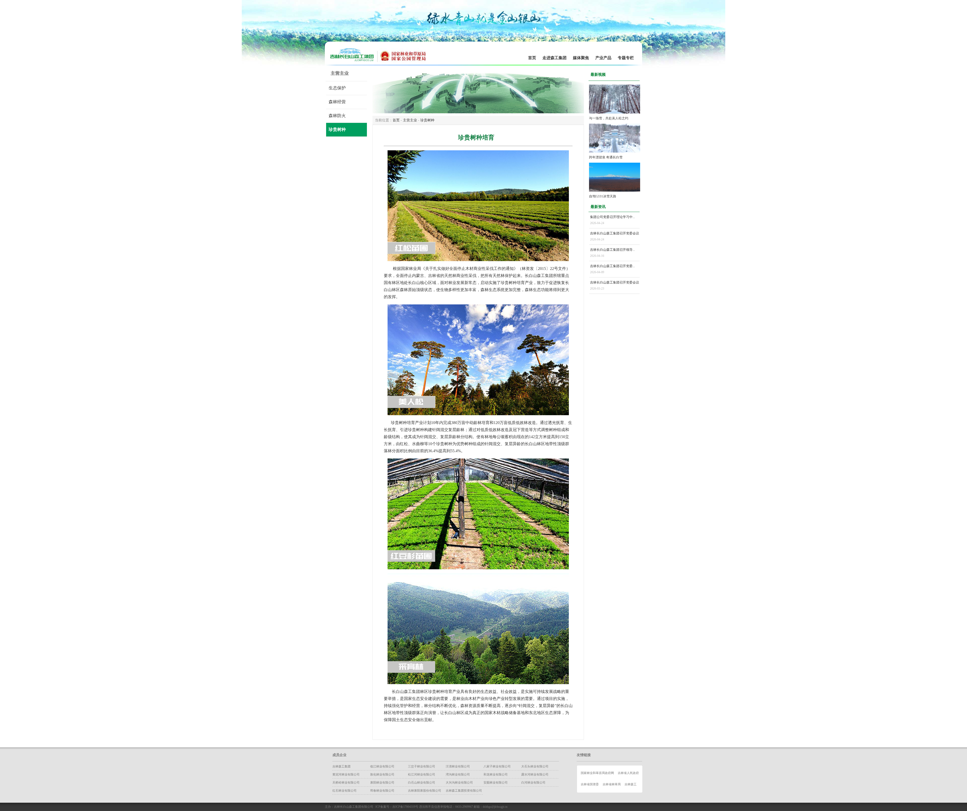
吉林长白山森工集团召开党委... (612, 266)
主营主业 (410, 120)
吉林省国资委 (590, 784)
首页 (532, 58)
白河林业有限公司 (533, 782)
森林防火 (337, 115)
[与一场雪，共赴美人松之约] (614, 112)
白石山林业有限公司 (421, 782)
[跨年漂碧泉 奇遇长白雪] (614, 151)
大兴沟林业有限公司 (459, 782)
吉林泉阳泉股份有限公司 (424, 790)
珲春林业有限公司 (382, 790)
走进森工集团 (554, 58)
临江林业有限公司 (382, 766)
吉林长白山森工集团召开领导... (612, 250)
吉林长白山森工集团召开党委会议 (614, 233)
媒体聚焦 (581, 58)
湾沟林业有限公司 (458, 774)
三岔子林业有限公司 (421, 766)
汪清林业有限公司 (458, 766)
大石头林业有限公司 (534, 766)
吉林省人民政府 (628, 773)
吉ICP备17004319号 (405, 806)
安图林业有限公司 (496, 782)
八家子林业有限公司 (497, 766)
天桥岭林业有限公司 (346, 782)
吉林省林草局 (612, 784)
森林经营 (337, 101)
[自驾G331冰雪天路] (614, 190)
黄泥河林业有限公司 (346, 774)
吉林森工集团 (341, 766)
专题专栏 (626, 58)
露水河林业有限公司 (534, 774)
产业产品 (603, 58)
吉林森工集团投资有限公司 (464, 790)
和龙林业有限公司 (496, 774)
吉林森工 (631, 784)
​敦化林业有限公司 (382, 774)
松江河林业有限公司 (421, 774)
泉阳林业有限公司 (382, 782)
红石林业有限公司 (344, 790)
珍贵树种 (337, 129)
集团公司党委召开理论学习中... (612, 217)
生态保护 (337, 88)
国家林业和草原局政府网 (597, 773)
